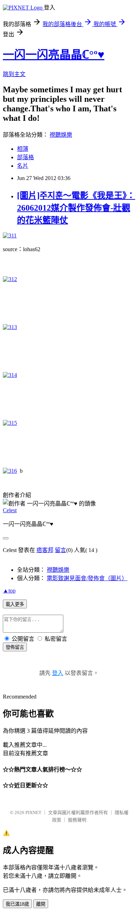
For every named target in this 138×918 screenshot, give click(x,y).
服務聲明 (77, 820)
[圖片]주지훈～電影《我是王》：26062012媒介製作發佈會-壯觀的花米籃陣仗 (76, 208)
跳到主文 (14, 74)
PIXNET (33, 812)
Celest (10, 510)
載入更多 (15, 604)
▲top (9, 591)
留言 (60, 550)
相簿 (22, 149)
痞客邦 (44, 550)
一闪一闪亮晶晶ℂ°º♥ (53, 54)
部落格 (25, 157)
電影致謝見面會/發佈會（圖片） (87, 578)
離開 (40, 904)
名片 (22, 166)
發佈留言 (15, 647)
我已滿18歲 (17, 904)
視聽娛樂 (61, 135)
